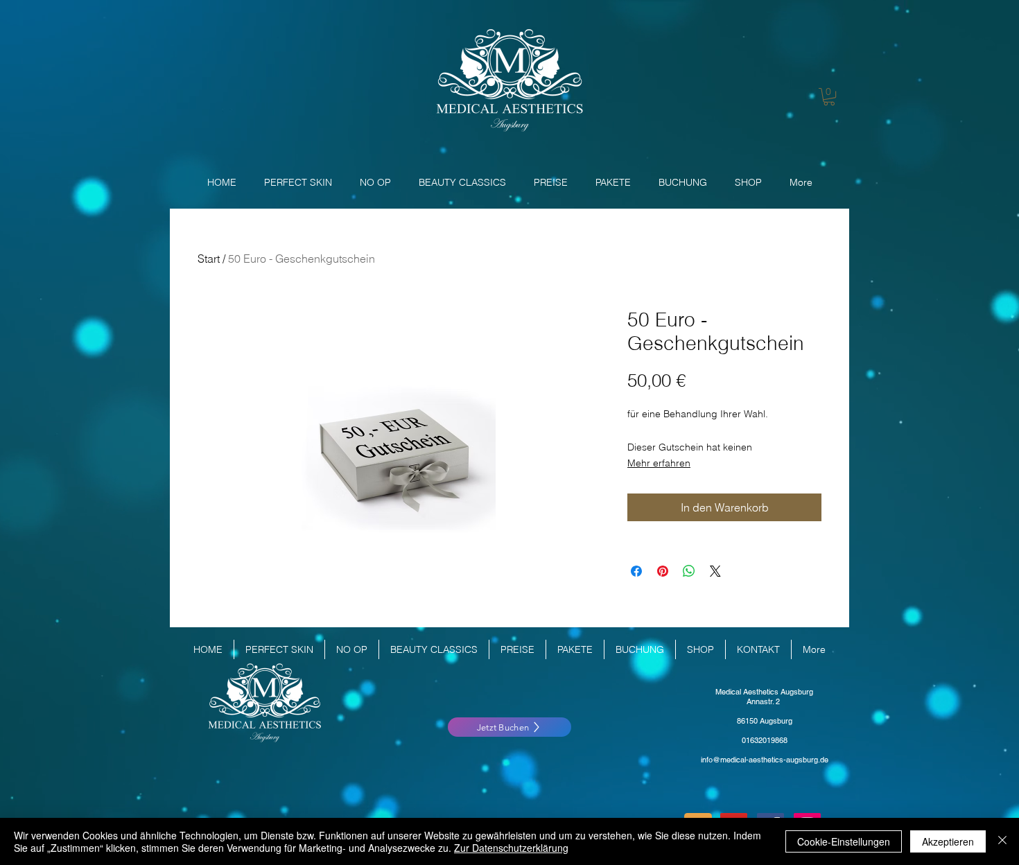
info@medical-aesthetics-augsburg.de (764, 759)
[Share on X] (715, 571)
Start (209, 258)
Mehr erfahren (658, 463)
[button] (829, 96)
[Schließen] (1002, 841)
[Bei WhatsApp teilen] (689, 571)
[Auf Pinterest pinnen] (662, 571)
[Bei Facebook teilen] (636, 571)
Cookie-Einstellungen (843, 841)
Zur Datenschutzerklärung (511, 848)
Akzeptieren (948, 841)
